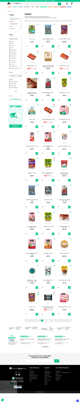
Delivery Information (33, 375)
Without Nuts (16, 57)
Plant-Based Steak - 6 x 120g (64, 38)
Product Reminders (33, 376)
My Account (32, 371)
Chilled (11, 15)
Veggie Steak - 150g (32, 172)
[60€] (21, 99)
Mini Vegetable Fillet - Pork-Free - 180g (64, 227)
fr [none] (75, 400)
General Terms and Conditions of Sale (62, 372)
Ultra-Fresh (12, 28)
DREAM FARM (64, 169)
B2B (30, 381)
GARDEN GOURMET (31, 35)
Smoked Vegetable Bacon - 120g (48, 147)
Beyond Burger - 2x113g (64, 92)
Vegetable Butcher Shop (14, 18)
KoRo (46, 378)
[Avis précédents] (18, 340)
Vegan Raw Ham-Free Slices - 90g (48, 93)
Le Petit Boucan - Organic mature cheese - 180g (32, 281)
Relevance (30, 20)
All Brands (58, 379)
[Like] (26, 46)
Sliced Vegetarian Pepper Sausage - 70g (32, 227)
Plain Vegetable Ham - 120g (64, 119)
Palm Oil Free (16, 62)
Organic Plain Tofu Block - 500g (48, 281)
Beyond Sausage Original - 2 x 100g (48, 173)
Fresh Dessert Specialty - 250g (64, 146)
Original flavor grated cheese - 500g (32, 200)
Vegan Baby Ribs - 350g (32, 65)
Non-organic (16, 51)
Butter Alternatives (48, 376)
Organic (16, 41)
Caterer (11, 26)
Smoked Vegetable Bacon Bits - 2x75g (32, 254)
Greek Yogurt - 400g (48, 199)
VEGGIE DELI (16, 85)
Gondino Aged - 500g (64, 253)
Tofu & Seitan (47, 374)
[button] (2, 400)
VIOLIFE (48, 35)
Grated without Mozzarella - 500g (48, 39)
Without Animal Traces (16, 68)
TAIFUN (48, 62)
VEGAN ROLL (31, 89)
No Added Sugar (16, 66)
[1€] (10, 99)
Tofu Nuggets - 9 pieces (48, 253)
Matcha (46, 382)
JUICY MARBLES (16, 87)
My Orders (32, 372)
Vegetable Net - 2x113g (64, 65)
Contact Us (58, 378)
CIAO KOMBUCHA (16, 81)
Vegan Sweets (47, 371)
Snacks (46, 381)
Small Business (16, 53)
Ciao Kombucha (47, 379)
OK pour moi (19, 396)
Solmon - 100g (32, 119)
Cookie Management (33, 378)
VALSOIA (48, 89)
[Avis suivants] (71, 340)
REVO (16, 79)
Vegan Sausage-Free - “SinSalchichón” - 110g (31, 93)
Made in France (16, 49)
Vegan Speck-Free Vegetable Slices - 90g (64, 200)
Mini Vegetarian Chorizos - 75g (32, 146)
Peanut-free (16, 55)
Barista (46, 384)
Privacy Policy (58, 376)
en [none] (77, 400)
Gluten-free (16, 60)
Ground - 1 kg (32, 306)
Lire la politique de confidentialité (7, 392)
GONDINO (64, 250)
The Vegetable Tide (13, 23)
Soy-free (16, 64)
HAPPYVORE (16, 83)
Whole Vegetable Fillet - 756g (48, 119)
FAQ (30, 379)
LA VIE (64, 116)
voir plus (48, 340)
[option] (75, 401)
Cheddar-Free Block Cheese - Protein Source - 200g (48, 307)
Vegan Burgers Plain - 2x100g (64, 280)
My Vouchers (32, 374)
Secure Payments (59, 375)
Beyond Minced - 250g (48, 226)
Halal (16, 47)
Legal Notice (58, 371)
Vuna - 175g (31, 38)
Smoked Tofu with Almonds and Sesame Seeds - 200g (48, 66)
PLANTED (64, 35)
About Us (57, 374)
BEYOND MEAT (64, 89)
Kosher (16, 43)
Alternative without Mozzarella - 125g (64, 173)
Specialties (12, 21)
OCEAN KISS (32, 116)
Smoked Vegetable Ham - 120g (64, 306)
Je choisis (7, 396)
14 (51, 320)
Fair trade (16, 45)
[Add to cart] (37, 46)
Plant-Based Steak (48, 372)
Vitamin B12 (47, 375)
